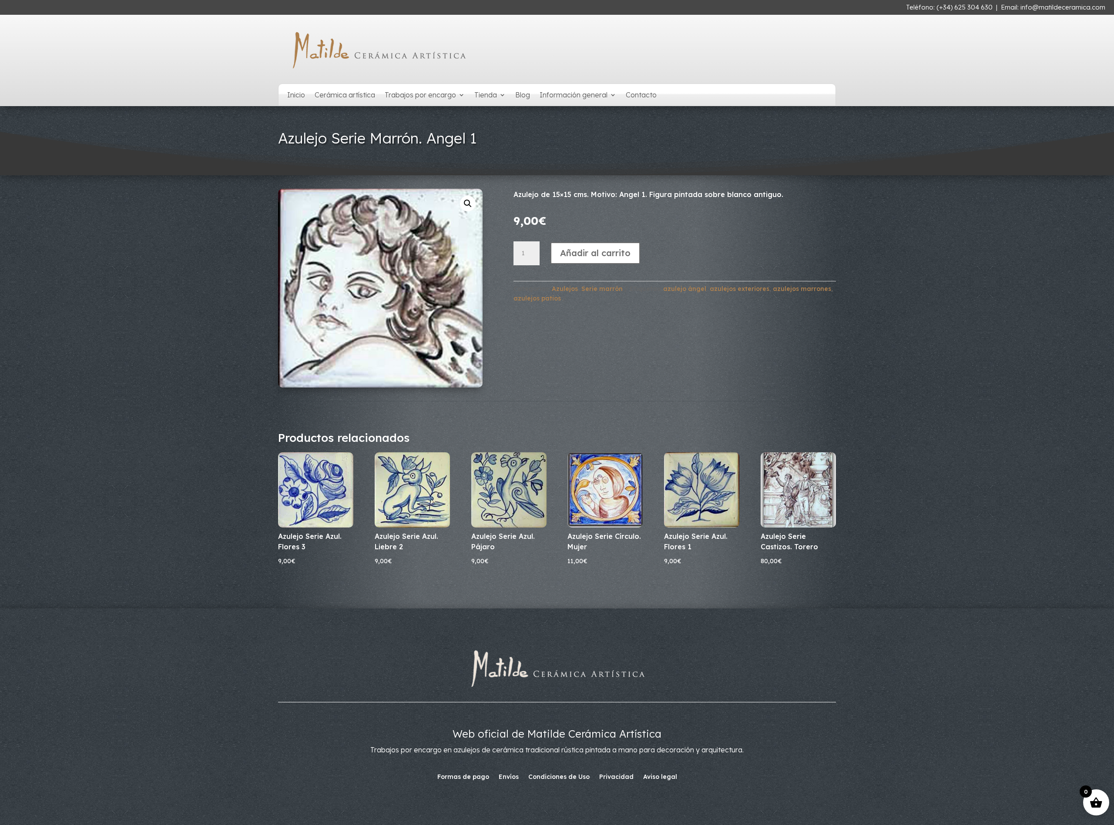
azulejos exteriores (739, 289)
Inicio (296, 95)
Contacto (641, 95)
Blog (522, 95)
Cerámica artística (345, 95)
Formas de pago (463, 777)
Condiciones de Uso (559, 777)
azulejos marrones (802, 289)
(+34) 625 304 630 (964, 7)
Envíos (509, 777)
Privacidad (616, 777)
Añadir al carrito (595, 252)
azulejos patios (537, 298)
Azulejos (565, 289)
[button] (468, 203)
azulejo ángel (684, 289)
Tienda (485, 95)
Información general (573, 95)
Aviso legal (660, 777)
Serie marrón (602, 289)
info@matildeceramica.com (1062, 7)
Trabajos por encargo (420, 95)
